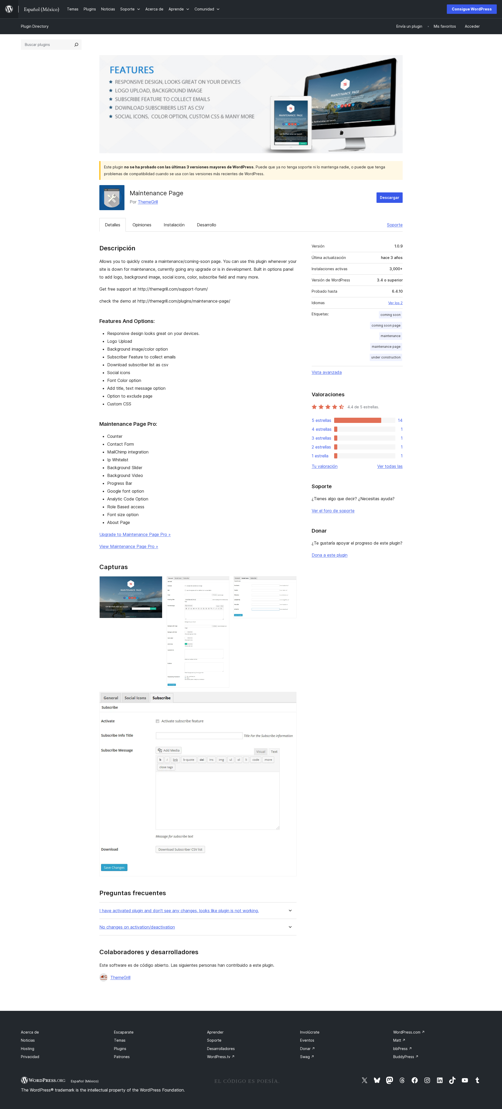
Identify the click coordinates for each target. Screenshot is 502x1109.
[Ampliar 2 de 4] (222, 583)
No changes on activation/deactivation (137, 927)
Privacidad (30, 1056)
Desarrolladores (221, 1048)
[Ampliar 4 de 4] (289, 698)
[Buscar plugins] (76, 44)
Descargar (389, 197)
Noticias (28, 1040)
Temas (120, 1040)
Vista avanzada (327, 372)
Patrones (122, 1056)
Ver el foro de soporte (333, 510)
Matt (399, 1040)
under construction (386, 357)
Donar (307, 1048)
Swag (307, 1056)
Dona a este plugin (329, 555)
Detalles (112, 224)
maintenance (391, 336)
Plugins (120, 1048)
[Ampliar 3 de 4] (289, 583)
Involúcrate (310, 1032)
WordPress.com (409, 1032)
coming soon (390, 315)
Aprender (215, 1032)
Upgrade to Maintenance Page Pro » (135, 534)
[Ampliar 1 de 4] (155, 583)
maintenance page (386, 347)
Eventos (307, 1040)
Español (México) (85, 1081)
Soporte (395, 224)
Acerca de (30, 1032)
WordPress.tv (221, 1056)
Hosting (27, 1048)
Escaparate (124, 1032)
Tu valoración (325, 466)
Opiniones (142, 224)
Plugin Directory (35, 26)
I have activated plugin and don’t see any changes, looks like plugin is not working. (179, 910)
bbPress (402, 1048)
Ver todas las (390, 466)
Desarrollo (206, 224)
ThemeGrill (148, 201)
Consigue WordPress (472, 9)
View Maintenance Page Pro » (128, 546)
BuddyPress (406, 1056)
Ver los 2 (395, 303)
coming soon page (386, 325)
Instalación (174, 224)
